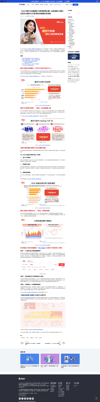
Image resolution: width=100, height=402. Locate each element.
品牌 (27, 337)
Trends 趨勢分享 (27, 16)
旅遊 (74, 72)
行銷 (78, 80)
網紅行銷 (22, 337)
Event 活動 (70, 37)
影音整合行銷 (76, 71)
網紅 (75, 76)
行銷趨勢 (70, 25)
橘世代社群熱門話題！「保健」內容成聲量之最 (31, 59)
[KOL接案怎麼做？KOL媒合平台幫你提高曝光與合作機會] (70, 359)
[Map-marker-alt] (30, 399)
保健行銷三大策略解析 (28, 62)
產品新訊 (69, 22)
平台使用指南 (70, 40)
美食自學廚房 (72, 80)
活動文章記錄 (71, 39)
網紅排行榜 (71, 29)
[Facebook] (20, 399)
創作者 (73, 69)
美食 (69, 80)
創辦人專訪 (71, 36)
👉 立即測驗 (67, 1)
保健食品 (31, 337)
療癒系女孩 (75, 74)
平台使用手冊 (71, 42)
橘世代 (40, 337)
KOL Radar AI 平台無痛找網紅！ (28, 65)
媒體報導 (70, 35)
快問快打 (70, 72)
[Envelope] (33, 399)
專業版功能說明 (72, 43)
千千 (75, 69)
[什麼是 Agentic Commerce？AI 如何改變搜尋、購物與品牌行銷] (29, 359)
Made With (2, 1)
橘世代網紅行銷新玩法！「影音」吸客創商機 (30, 63)
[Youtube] (28, 399)
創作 (71, 69)
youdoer (69, 68)
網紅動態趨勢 (71, 30)
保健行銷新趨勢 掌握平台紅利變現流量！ (30, 61)
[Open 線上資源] (48, 4)
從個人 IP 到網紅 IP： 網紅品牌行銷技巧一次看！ (50, 366)
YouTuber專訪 (73, 68)
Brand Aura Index (71, 20)
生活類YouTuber (71, 74)
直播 (77, 74)
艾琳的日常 (75, 80)
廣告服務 (73, 71)
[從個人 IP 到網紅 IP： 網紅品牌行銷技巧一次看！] (50, 359)
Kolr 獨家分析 (70, 19)
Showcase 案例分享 (71, 32)
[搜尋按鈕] (79, 13)
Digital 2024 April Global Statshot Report (40, 70)
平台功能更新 (71, 45)
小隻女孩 (77, 69)
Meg (77, 66)
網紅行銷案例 (71, 33)
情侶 (72, 72)
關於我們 (69, 46)
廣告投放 (70, 71)
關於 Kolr (71, 47)
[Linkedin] (25, 399)
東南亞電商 (76, 72)
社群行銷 (71, 76)
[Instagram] (22, 399)
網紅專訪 (70, 28)
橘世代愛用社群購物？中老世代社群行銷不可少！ (31, 58)
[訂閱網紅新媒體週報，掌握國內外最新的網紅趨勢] (74, 56)
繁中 (67, 4)
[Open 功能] (29, 4)
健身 (69, 69)
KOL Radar (41, 248)
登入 (71, 4)
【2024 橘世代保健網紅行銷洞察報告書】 (33, 48)
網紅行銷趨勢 (32, 16)
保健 (36, 337)
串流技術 (77, 68)
